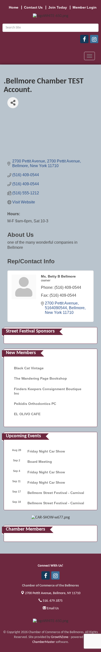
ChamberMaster (43, 642)
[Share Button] (12, 102)
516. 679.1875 (52, 601)
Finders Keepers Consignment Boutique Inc (47, 391)
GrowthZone (59, 637)
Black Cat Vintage (29, 368)
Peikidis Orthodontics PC (35, 404)
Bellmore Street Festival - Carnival (55, 493)
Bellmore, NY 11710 (52, 593)
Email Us (52, 608)
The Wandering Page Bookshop (40, 378)
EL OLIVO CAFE (27, 414)
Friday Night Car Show (46, 451)
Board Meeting (39, 462)
